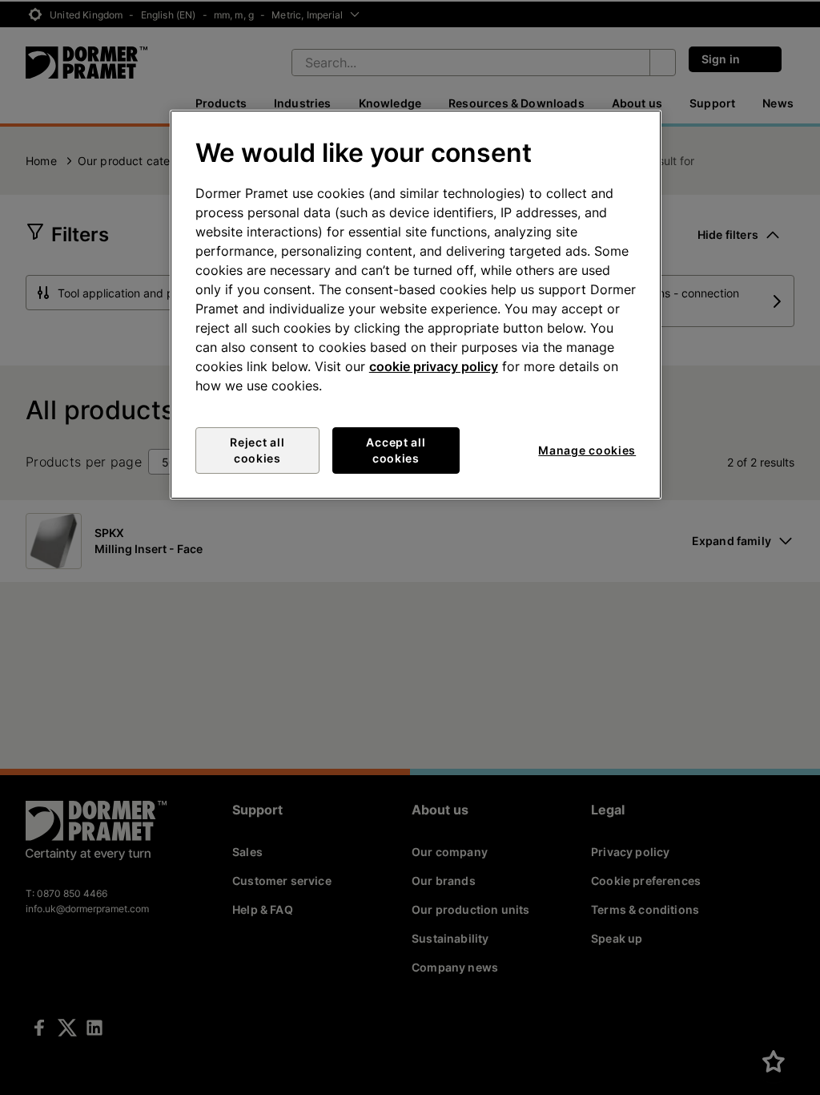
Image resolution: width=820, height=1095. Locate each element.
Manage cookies (587, 450)
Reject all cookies (257, 450)
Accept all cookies (395, 450)
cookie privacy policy (433, 366)
